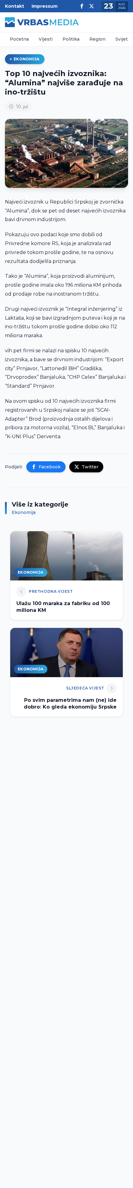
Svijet (121, 39)
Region (97, 39)
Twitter (90, 467)
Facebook (50, 467)
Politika (70, 39)
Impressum (45, 6)
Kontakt (14, 6)
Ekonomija (27, 59)
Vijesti (46, 39)
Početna (19, 39)
